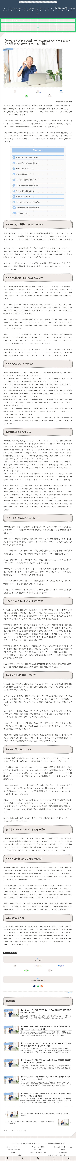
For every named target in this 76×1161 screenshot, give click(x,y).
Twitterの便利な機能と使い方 (25, 191)
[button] (49, 96)
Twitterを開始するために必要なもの (27, 163)
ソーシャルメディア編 (11, 952)
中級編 (13, 1152)
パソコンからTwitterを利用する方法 (27, 185)
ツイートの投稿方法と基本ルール (26, 180)
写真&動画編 (63, 1152)
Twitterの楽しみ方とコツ (23, 196)
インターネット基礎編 (38, 1147)
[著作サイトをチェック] (34, 986)
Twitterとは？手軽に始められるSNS (27, 157)
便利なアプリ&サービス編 (38, 1152)
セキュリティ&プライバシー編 (63, 1147)
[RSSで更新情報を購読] (41, 986)
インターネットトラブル (13, 1147)
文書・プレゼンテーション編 (56, 1155)
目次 (36, 150)
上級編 (63, 1149)
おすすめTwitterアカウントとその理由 (28, 202)
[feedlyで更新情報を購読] (38, 986)
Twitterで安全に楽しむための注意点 (27, 207)
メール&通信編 (38, 1149)
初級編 (19, 1155)
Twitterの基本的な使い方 (23, 174)
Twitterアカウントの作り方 (24, 168)
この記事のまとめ (22, 213)
